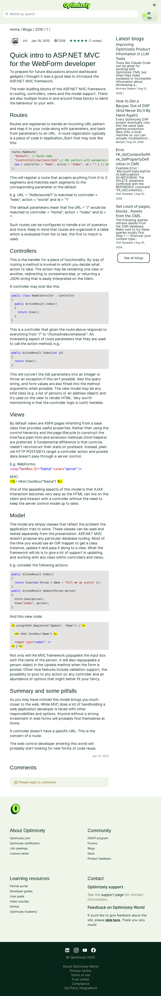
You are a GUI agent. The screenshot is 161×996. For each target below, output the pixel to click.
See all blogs (133, 258)
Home (15, 29)
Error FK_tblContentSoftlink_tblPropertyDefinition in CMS (133, 156)
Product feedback (99, 858)
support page (112, 895)
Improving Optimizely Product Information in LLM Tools (133, 51)
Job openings (19, 848)
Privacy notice (80, 971)
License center (19, 853)
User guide (17, 896)
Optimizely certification (25, 843)
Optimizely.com (20, 838)
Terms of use (80, 975)
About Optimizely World (80, 966)
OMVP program (98, 838)
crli (25, 41)
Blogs (27, 29)
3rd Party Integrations (80, 988)
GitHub (14, 906)
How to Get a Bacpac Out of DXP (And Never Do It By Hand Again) (133, 108)
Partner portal (19, 886)
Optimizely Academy (23, 911)
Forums (92, 843)
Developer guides (21, 891)
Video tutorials (19, 901)
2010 (39, 29)
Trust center (81, 979)
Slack (91, 853)
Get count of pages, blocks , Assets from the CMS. (133, 211)
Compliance (80, 984)
